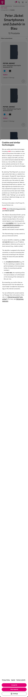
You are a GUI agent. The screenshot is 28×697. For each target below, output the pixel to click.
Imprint (13, 680)
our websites (9, 223)
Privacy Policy (6, 680)
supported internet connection (11, 225)
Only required (14, 689)
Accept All (14, 685)
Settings (15, 694)
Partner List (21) (20, 680)
